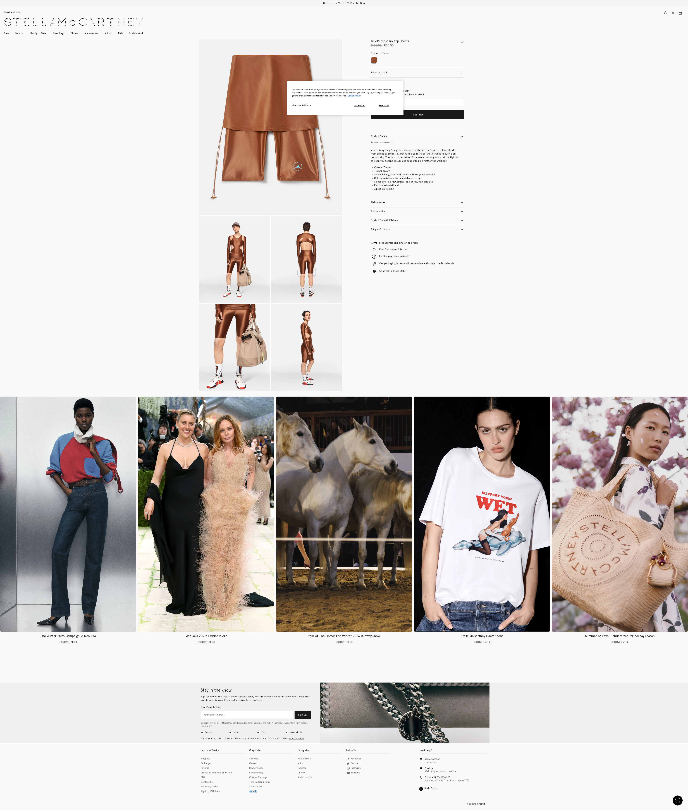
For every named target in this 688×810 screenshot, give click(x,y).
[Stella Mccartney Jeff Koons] (482, 514)
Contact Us (207, 782)
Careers (253, 763)
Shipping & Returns (380, 229)
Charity (301, 773)
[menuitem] (19, 33)
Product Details (379, 136)
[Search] (665, 13)
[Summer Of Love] (620, 514)
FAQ (203, 777)
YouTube (355, 773)
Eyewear (302, 768)
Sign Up (302, 715)
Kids (263, 732)
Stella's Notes (378, 202)
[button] (270, 127)
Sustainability (378, 211)
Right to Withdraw (210, 791)
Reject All (384, 105)
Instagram (356, 768)
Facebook (356, 759)
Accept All (359, 105)
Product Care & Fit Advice (384, 220)
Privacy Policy (296, 739)
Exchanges (206, 763)
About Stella (304, 759)
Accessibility (255, 787)
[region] (345, 98)
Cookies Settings (258, 777)
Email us (429, 768)
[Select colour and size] (462, 41)
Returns (205, 768)
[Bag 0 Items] (680, 13)
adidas (236, 732)
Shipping (205, 759)
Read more (206, 726)
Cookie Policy (256, 773)
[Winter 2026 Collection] (68, 514)
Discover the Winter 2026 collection (344, 3)
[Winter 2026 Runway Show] (344, 514)
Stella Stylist (431, 788)
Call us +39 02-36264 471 (438, 777)
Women (208, 732)
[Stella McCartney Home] (73, 22)
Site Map (253, 759)
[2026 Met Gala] (206, 514)
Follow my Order (209, 787)
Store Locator (432, 759)
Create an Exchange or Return (216, 773)
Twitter (355, 763)
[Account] (673, 13)
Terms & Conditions (259, 782)
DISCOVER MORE (68, 642)
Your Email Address (211, 707)
